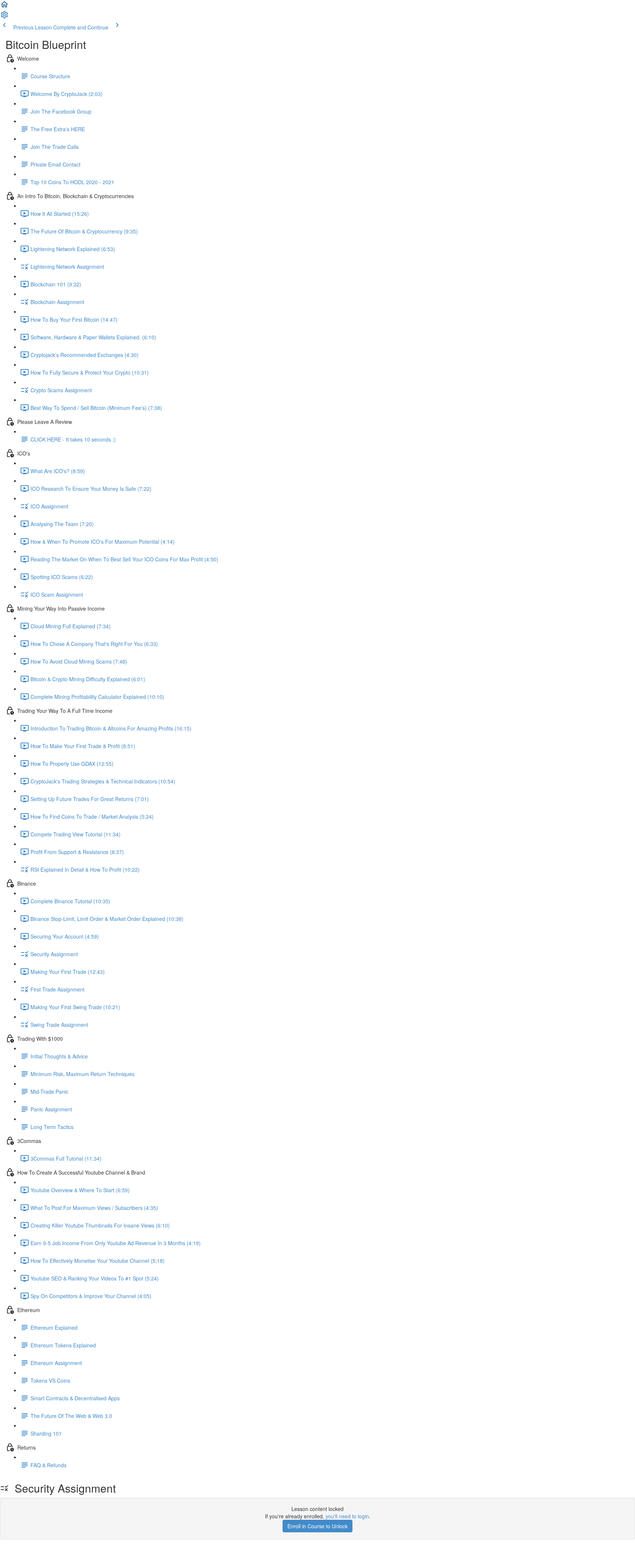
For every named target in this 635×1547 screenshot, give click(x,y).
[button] (4, 6)
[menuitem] (4, 17)
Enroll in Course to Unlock (317, 1526)
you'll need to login (347, 1516)
